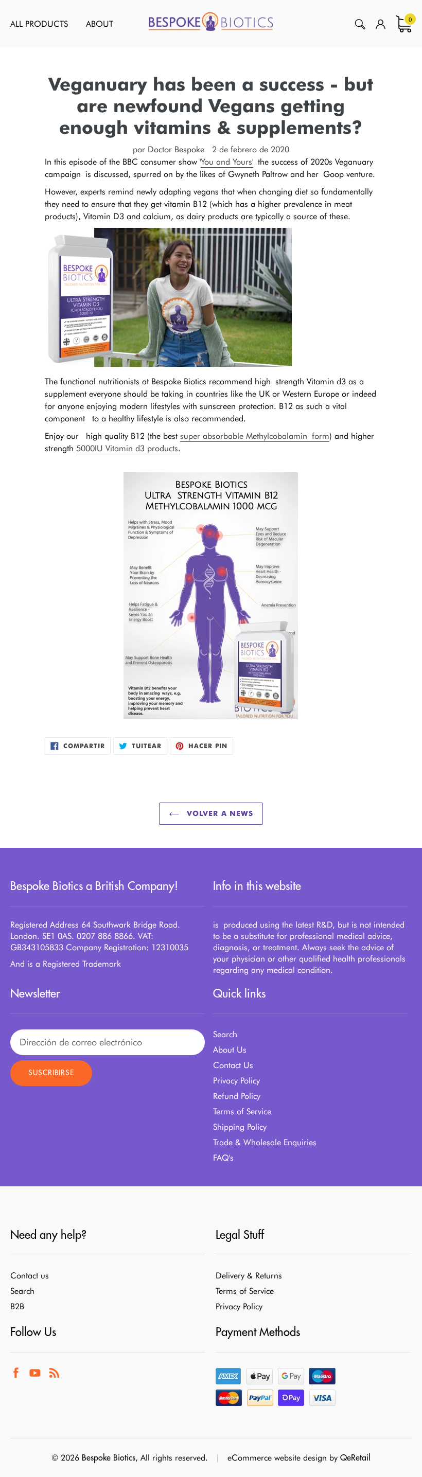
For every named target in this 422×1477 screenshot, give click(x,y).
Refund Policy (236, 1096)
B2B (17, 1306)
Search (225, 1034)
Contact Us (233, 1065)
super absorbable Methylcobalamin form (254, 436)
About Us (230, 1050)
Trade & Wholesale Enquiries (264, 1142)
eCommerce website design (277, 1458)
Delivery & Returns (249, 1275)
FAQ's (223, 1158)
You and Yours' (227, 162)
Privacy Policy (236, 1080)
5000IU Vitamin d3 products (127, 448)
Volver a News (219, 813)
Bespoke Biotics (108, 1457)
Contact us (29, 1275)
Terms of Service (242, 1111)
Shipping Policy (240, 1127)
